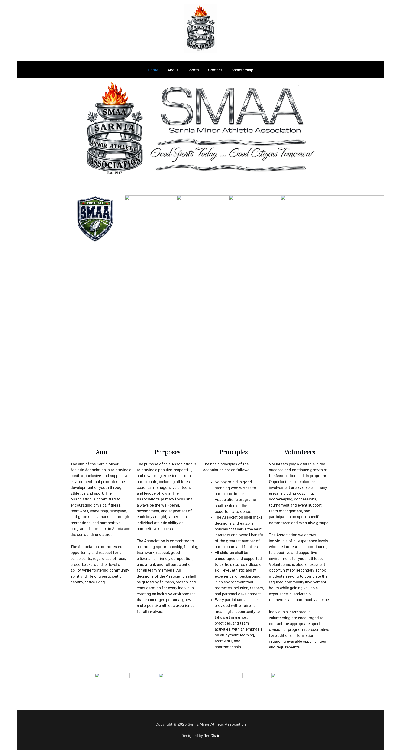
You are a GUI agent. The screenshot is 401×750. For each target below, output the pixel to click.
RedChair (212, 735)
